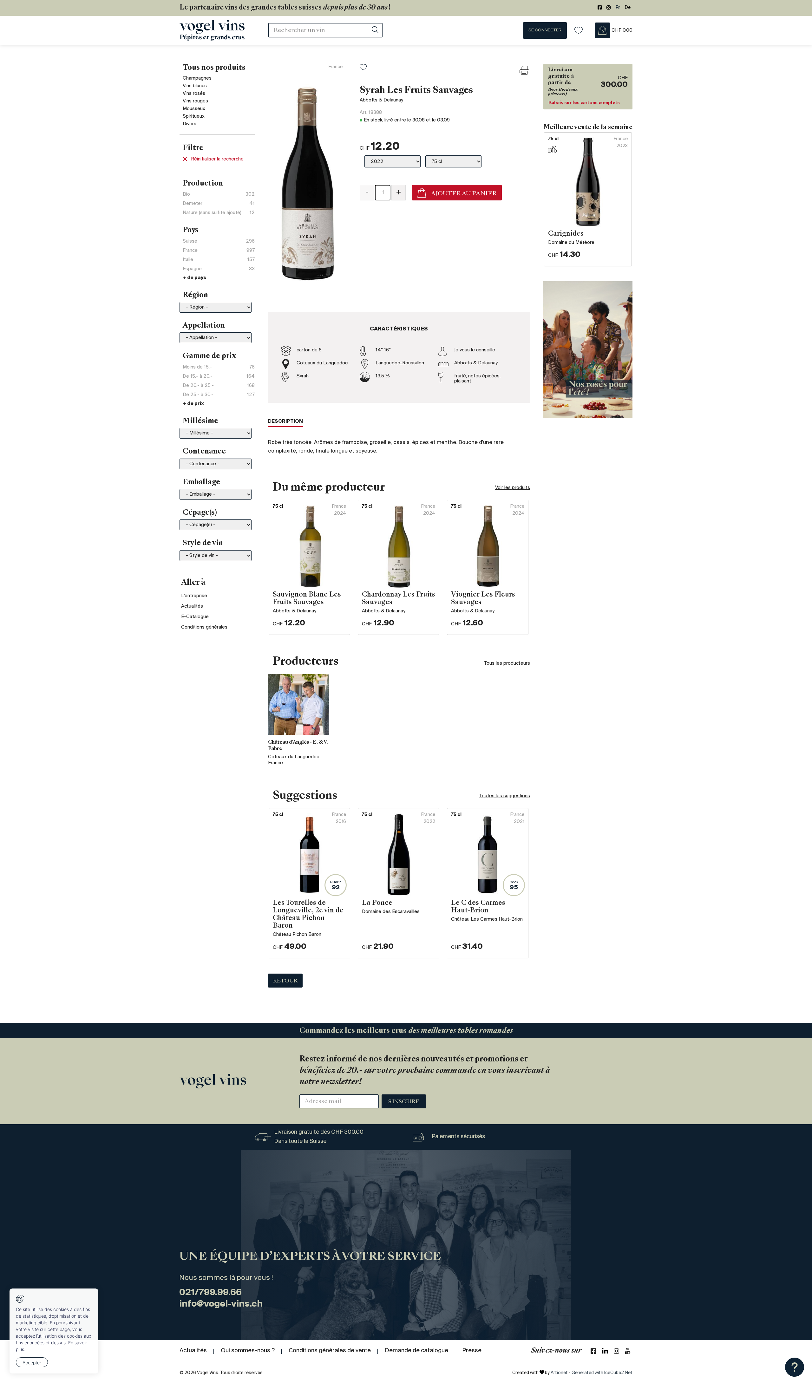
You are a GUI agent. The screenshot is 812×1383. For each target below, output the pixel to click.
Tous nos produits (214, 67)
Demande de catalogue (416, 1350)
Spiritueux (194, 116)
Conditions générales (204, 627)
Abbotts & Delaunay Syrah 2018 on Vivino (404, 221)
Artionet (559, 1373)
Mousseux (194, 108)
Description (285, 421)
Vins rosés (194, 93)
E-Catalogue (195, 616)
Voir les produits (512, 487)
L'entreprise (194, 595)
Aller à (193, 583)
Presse (471, 1350)
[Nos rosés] (587, 349)
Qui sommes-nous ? (248, 1350)
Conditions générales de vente (330, 1350)
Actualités (192, 606)
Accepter (32, 1362)
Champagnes (197, 78)
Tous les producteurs (507, 663)
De (628, 7)
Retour (285, 981)
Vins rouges (195, 101)
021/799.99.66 (210, 1293)
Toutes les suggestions (504, 796)
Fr (617, 7)
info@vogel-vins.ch (221, 1304)
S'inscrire (403, 1102)
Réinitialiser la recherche (217, 159)
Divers (189, 124)
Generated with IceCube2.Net (602, 1373)
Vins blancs (195, 85)
